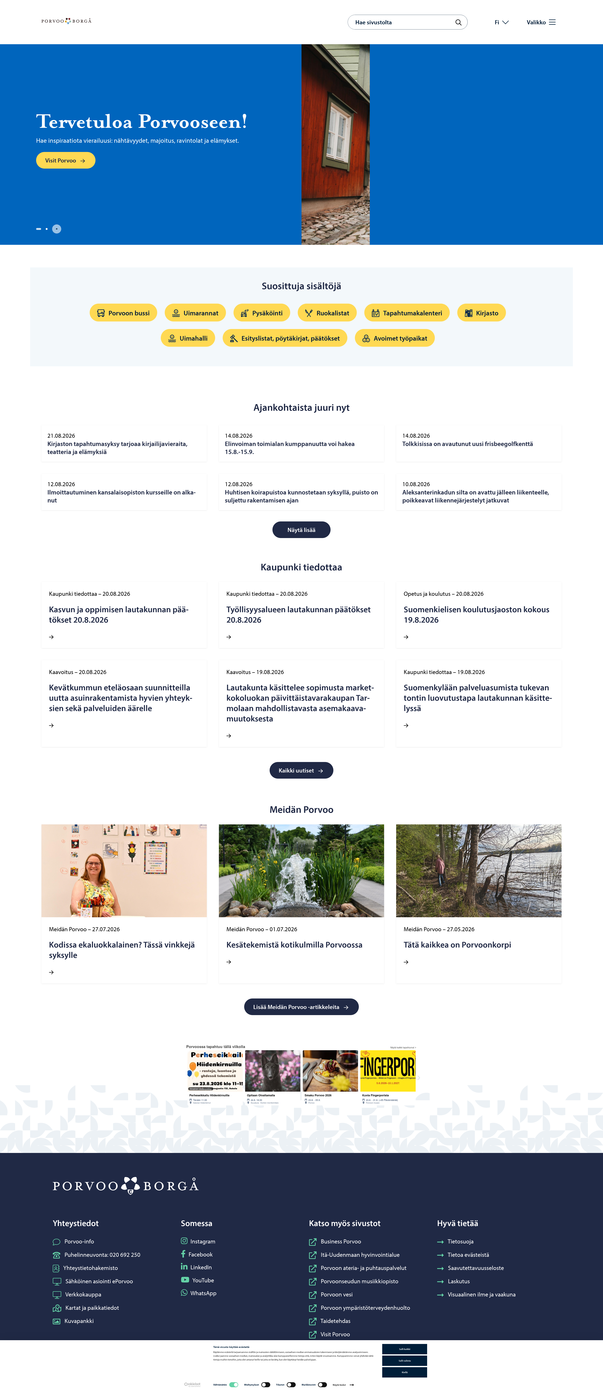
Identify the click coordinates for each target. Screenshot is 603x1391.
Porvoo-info (79, 1241)
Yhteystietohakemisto (90, 1268)
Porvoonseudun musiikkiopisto (359, 1281)
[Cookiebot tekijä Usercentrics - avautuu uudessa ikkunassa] (192, 1385)
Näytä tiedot (339, 1384)
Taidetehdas (335, 1321)
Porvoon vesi (337, 1294)
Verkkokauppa (83, 1294)
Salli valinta (405, 1360)
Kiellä (405, 1372)
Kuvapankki (79, 1321)
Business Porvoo (341, 1241)
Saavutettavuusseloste (476, 1268)
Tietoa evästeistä (468, 1254)
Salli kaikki (404, 1349)
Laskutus (459, 1281)
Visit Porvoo (335, 1334)
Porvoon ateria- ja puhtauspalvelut (364, 1268)
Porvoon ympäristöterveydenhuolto (365, 1307)
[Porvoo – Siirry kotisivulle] (66, 21)
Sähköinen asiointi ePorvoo (99, 1281)
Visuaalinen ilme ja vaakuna (482, 1294)
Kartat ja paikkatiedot (92, 1307)
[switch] (265, 1384)
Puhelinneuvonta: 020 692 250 (102, 1254)
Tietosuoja (461, 1241)
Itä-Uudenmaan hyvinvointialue (360, 1254)
